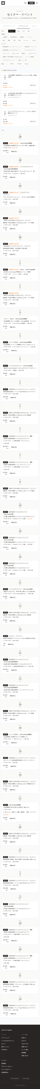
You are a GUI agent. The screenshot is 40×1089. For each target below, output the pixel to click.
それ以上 (26, 64)
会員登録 (31, 3)
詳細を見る (14, 151)
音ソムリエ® (15, 53)
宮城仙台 (22, 37)
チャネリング (6, 53)
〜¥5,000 (11, 64)
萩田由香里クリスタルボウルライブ (12, 50)
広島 (19, 40)
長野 (9, 40)
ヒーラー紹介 (24, 1049)
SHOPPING (4, 1049)
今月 (23, 31)
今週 (18, 31)
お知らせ (23, 1037)
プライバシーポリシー (7, 1066)
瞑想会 (23, 53)
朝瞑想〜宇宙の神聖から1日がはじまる (12, 56)
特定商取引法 (4, 1072)
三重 (14, 40)
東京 (4, 40)
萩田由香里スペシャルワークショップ (12, 46)
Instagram (15, 1078)
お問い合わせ (24, 1055)
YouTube (26, 1078)
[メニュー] (37, 3)
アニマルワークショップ (9, 60)
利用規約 (3, 1063)
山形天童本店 (13, 37)
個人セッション (5, 1046)
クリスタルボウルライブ (30, 50)
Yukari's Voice (24, 1043)
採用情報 (23, 1052)
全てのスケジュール (9, 26)
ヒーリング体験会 (29, 56)
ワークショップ (23, 26)
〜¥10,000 (19, 64)
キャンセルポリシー (6, 1069)
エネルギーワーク (32, 53)
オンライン (30, 37)
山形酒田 (5, 37)
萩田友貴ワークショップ (31, 46)
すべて (11, 31)
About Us (23, 1040)
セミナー (34, 26)
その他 (33, 40)
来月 (29, 31)
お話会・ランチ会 (22, 60)
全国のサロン (24, 1046)
